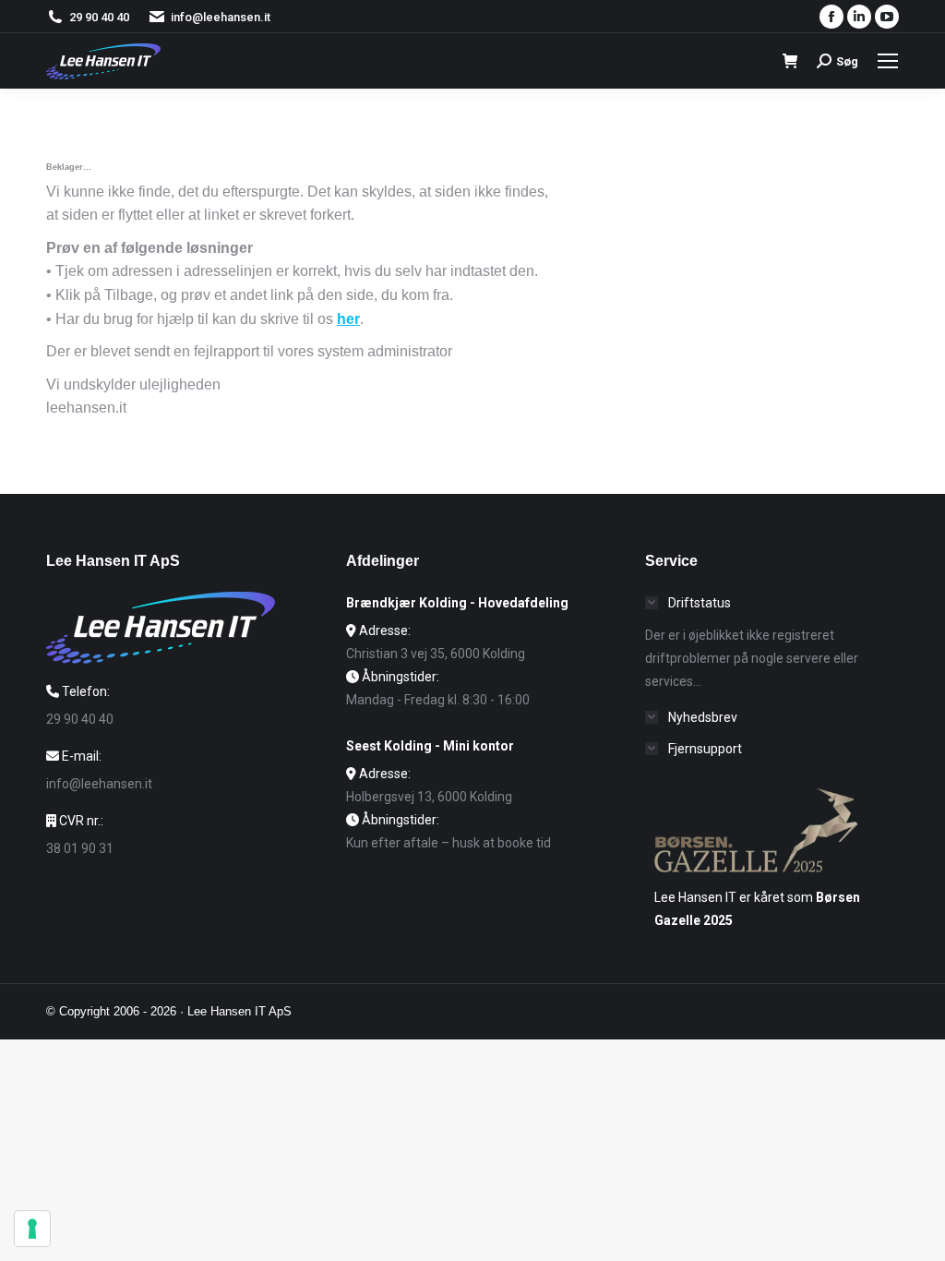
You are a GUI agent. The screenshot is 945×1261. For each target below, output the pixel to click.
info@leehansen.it (220, 17)
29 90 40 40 (99, 17)
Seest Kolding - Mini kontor (430, 746)
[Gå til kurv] (790, 61)
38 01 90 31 (80, 848)
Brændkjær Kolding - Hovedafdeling (457, 602)
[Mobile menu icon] (888, 61)
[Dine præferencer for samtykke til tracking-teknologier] (32, 1228)
